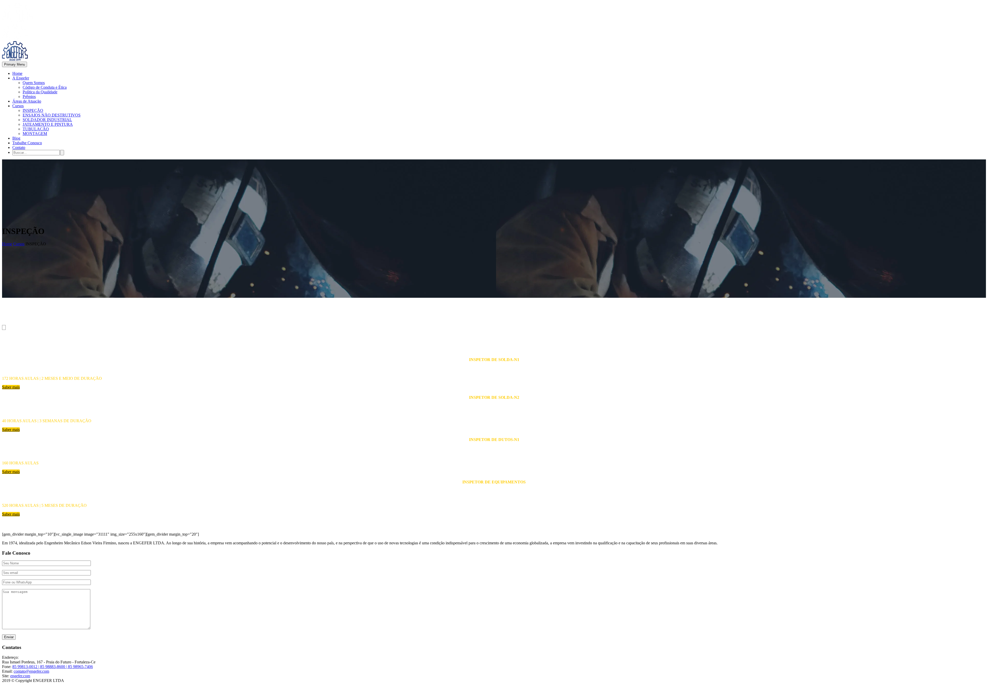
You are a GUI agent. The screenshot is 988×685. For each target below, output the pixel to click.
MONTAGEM (35, 133)
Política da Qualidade (40, 92)
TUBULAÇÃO (36, 129)
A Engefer (20, 78)
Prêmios (29, 96)
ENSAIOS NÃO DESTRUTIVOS (52, 115)
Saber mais (11, 387)
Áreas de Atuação (26, 101)
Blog (16, 138)
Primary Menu (14, 64)
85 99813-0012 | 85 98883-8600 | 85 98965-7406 (52, 666)
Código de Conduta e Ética (45, 87)
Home (17, 73)
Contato (18, 147)
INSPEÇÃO (33, 110)
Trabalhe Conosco (27, 143)
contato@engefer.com (31, 671)
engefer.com (20, 676)
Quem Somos (34, 82)
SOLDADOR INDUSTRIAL (47, 120)
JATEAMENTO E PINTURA (48, 124)
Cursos (18, 106)
